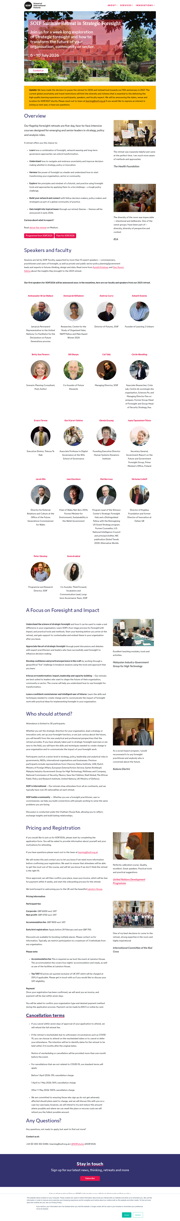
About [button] (112, 6)
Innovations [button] (144, 6)
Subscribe (90, 1178)
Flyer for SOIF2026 (65, 236)
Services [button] (126, 6)
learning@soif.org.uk (95, 101)
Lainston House (94, 889)
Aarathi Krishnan (100, 267)
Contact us (38, 71)
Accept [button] (126, 1215)
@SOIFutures (77, 1144)
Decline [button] (138, 1215)
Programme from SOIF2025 (39, 236)
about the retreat (38, 228)
